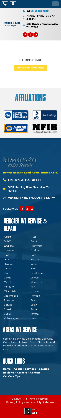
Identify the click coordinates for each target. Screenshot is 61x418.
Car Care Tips (11, 376)
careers (22, 372)
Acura (7, 236)
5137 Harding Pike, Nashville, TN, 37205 (42, 25)
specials (44, 368)
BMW (7, 241)
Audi (33, 236)
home (7, 368)
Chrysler (9, 250)
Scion (33, 304)
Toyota (34, 313)
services (30, 368)
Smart (7, 309)
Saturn (8, 304)
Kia (6, 273)
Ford (33, 254)
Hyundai (9, 264)
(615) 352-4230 (40, 11)
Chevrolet (36, 245)
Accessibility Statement (40, 402)
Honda (34, 259)
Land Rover (37, 273)
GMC (7, 259)
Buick (33, 241)
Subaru (34, 309)
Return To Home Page (30, 67)
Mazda (8, 282)
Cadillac (9, 245)
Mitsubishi (10, 291)
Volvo (33, 318)
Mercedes (36, 282)
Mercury (9, 286)
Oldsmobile (11, 295)
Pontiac (35, 295)
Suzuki (8, 313)
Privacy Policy (14, 402)
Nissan (34, 291)
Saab (33, 300)
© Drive (16, 398)
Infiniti (34, 264)
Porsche (9, 300)
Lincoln (34, 277)
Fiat (6, 254)
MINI (33, 286)
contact (35, 372)
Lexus (7, 277)
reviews (8, 372)
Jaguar (8, 268)
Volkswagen (11, 318)
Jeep (33, 268)
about (18, 368)
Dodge (34, 250)
